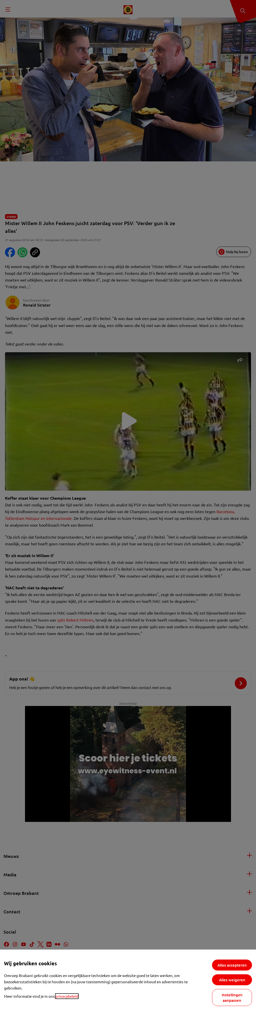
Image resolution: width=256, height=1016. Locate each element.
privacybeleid (67, 996)
